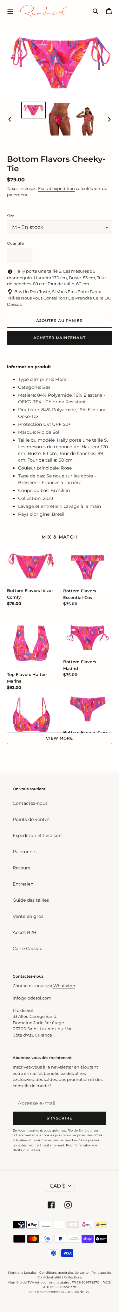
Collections (73, 1277)
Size (10, 215)
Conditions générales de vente (64, 1273)
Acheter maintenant (59, 337)
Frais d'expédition (56, 188)
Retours (21, 868)
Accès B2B (24, 932)
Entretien (23, 884)
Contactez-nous (30, 803)
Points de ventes (31, 819)
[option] (34, 110)
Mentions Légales (22, 1273)
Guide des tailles (31, 900)
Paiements (24, 852)
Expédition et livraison (37, 835)
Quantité (15, 243)
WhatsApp (64, 985)
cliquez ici (31, 1150)
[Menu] (10, 11)
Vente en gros (28, 916)
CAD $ (57, 1186)
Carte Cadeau (28, 948)
